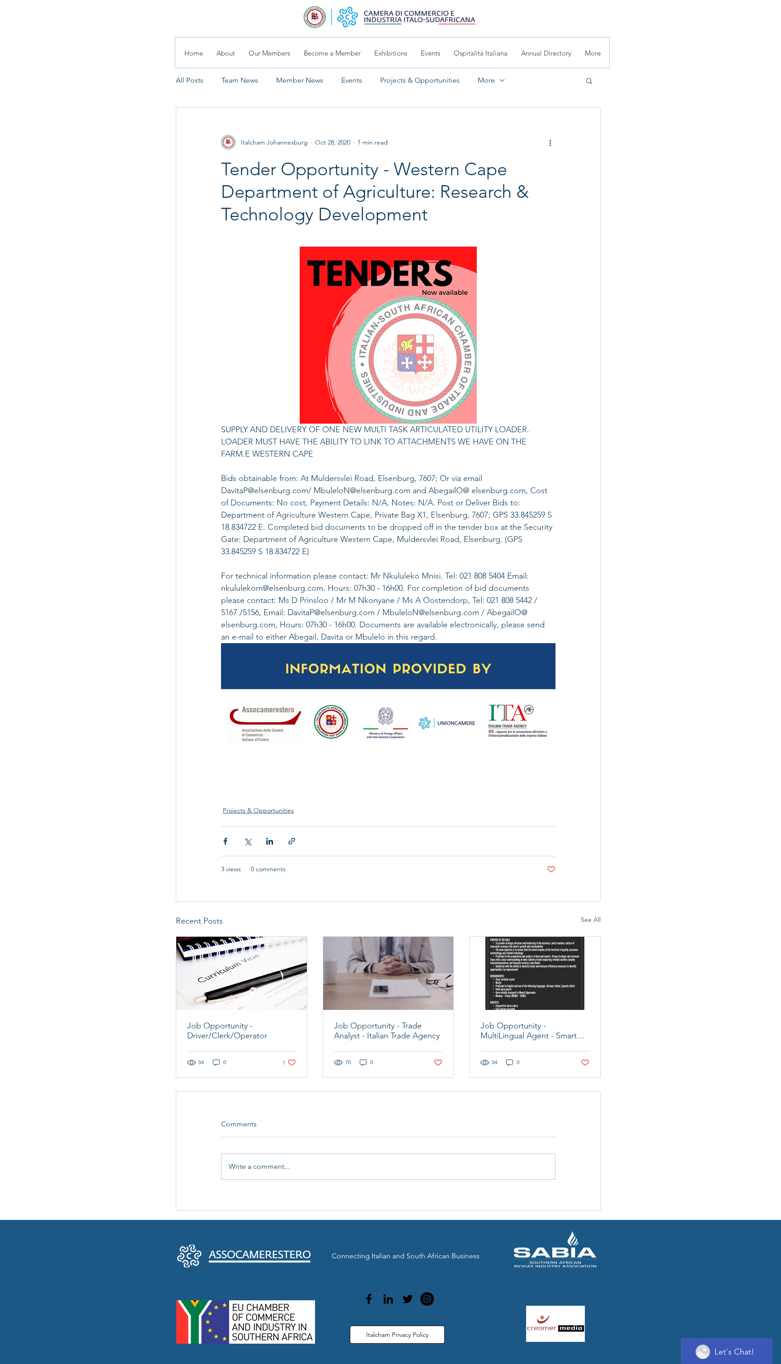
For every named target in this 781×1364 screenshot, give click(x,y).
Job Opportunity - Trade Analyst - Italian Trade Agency (387, 1031)
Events (351, 80)
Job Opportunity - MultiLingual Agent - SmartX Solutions (531, 1031)
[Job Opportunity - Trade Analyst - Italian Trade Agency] (388, 973)
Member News (299, 80)
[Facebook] (369, 1299)
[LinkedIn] (388, 1299)
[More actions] (550, 142)
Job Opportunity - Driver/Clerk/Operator (227, 1031)
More (486, 80)
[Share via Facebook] (225, 841)
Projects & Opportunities (420, 80)
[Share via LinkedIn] (269, 841)
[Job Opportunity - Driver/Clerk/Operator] (241, 973)
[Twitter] (407, 1299)
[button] (589, 80)
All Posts (189, 80)
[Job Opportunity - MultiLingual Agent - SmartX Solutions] (535, 973)
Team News (239, 80)
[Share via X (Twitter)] (247, 841)
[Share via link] (291, 841)
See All (591, 920)
